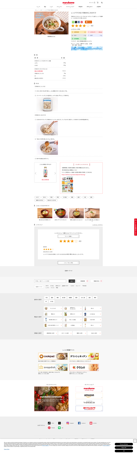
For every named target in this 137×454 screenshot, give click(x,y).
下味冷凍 (84, 285)
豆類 (89, 297)
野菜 (76, 45)
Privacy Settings (124, 444)
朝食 (72, 197)
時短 (58, 197)
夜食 (91, 197)
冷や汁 (47, 285)
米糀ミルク (58, 285)
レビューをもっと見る (68, 262)
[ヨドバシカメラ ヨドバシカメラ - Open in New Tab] (89, 408)
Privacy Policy (6, 449)
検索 (101, 3)
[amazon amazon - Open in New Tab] (89, 395)
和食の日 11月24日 (52, 200)
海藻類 (70, 297)
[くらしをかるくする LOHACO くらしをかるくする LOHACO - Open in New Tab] (89, 402)
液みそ (44, 197)
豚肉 (52, 297)
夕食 (85, 197)
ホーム (36, 10)
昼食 (79, 197)
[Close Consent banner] (135, 440)
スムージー (78, 285)
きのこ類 (80, 45)
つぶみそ (72, 285)
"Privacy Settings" (45, 445)
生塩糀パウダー (65, 285)
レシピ (51, 6)
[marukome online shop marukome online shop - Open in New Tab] (89, 389)
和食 (51, 197)
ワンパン (52, 287)
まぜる (86, 43)
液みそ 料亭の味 (39, 71)
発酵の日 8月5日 (39, 200)
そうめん (52, 285)
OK (124, 451)
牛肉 (47, 297)
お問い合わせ (89, 6)
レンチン (47, 287)
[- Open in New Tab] (97, 3)
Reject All (124, 447)
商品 (45, 6)
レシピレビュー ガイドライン (97, 224)
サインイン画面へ (68, 236)
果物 (95, 297)
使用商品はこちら (51, 36)
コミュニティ (59, 6)
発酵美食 (80, 6)
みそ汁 (77, 43)
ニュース (38, 6)
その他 (90, 43)
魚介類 (63, 297)
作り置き (65, 197)
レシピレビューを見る (75, 29)
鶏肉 (58, 297)
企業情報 (99, 6)
